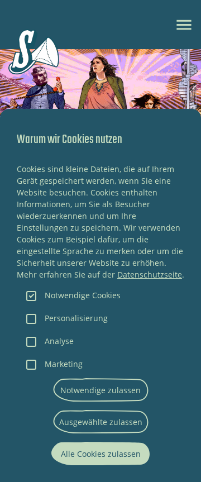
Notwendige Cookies (83, 295)
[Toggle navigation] (184, 24)
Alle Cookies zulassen (101, 453)
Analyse (59, 341)
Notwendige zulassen (100, 390)
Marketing (64, 364)
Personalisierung (76, 318)
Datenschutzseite (149, 274)
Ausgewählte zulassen (100, 422)
